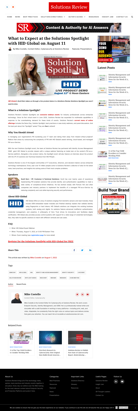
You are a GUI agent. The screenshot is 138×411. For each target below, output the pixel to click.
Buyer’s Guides (76, 17)
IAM (31, 272)
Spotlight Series (30, 278)
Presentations (86, 49)
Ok (117, 408)
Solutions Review (15, 278)
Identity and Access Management (47, 272)
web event (43, 278)
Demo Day (12, 272)
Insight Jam (107, 17)
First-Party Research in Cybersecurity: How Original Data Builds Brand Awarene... (50, 352)
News (17, 17)
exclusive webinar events (50, 114)
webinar (53, 278)
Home (9, 17)
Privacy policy (123, 408)
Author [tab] (10, 284)
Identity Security (68, 272)
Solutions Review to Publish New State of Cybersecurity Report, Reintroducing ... (78, 352)
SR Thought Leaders (103, 392)
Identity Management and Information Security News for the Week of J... (119, 127)
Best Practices (30, 17)
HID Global (12, 101)
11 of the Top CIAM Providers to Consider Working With (20, 351)
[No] (135, 408)
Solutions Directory (77, 381)
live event (81, 272)
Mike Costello (21, 49)
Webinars (63, 278)
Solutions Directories (52, 17)
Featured (75, 49)
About (98, 388)
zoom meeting (74, 278)
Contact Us (122, 17)
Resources (94, 17)
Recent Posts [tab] (21, 284)
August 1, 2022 (50, 257)
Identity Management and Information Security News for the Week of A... (119, 77)
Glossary (74, 384)
